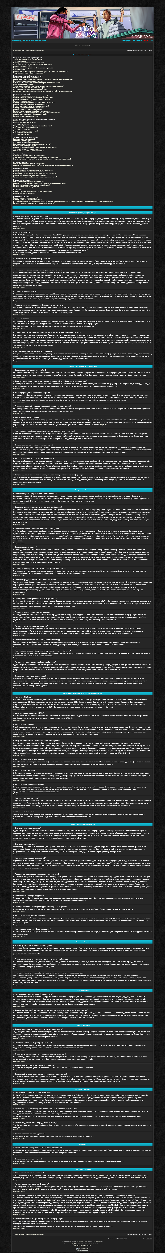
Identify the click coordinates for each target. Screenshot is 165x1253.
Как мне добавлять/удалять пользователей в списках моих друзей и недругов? (43, 165)
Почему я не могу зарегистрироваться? (28, 63)
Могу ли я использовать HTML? (25, 122)
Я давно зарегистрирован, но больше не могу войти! (33, 68)
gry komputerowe (82, 1241)
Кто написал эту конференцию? (25, 198)
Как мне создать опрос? (22, 101)
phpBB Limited (98, 1175)
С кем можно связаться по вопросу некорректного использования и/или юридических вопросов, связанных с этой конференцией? (63, 201)
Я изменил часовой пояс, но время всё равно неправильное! (36, 83)
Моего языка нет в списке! (23, 84)
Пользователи (137, 40)
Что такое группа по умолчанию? (26, 149)
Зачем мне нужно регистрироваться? (27, 59)
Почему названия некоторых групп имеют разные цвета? (35, 147)
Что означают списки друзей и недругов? (29, 164)
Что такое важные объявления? (25, 127)
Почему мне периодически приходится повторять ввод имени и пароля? (41, 71)
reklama (98, 1241)
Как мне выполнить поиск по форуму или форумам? (33, 170)
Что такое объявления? (22, 129)
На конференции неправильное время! (28, 81)
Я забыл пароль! (19, 69)
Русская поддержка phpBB (82, 1245)
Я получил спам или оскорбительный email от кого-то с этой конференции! (42, 159)
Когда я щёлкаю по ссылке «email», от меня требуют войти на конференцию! (42, 91)
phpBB (103, 425)
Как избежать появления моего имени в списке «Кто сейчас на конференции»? (43, 79)
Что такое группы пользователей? (26, 142)
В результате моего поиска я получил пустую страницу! (34, 173)
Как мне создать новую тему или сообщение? (30, 96)
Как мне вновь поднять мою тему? (26, 116)
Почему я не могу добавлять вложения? (28, 107)
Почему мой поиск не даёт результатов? (28, 172)
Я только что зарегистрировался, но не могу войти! (32, 64)
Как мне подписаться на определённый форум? (31, 185)
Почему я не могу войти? (22, 66)
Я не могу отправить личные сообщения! (29, 155)
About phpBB (141, 1178)
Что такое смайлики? (21, 124)
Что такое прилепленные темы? (25, 131)
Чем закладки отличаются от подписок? (28, 182)
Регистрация (126, 40)
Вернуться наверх (19, 228)
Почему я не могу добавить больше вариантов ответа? (34, 102)
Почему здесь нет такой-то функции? (27, 199)
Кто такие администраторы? (24, 139)
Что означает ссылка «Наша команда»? (28, 151)
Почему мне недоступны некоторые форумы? (31, 106)
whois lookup (49, 1200)
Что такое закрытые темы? (23, 132)
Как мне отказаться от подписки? (26, 187)
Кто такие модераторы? (22, 141)
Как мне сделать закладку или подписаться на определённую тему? (39, 183)
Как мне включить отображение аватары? (29, 88)
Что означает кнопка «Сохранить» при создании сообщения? (36, 113)
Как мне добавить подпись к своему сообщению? (32, 99)
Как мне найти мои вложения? (24, 193)
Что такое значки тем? (21, 134)
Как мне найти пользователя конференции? (30, 175)
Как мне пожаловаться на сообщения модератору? (32, 111)
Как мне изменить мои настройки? (26, 78)
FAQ (151, 40)
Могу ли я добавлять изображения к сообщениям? (32, 126)
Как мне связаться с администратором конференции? (34, 203)
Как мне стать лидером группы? (25, 146)
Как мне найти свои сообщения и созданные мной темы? (35, 177)
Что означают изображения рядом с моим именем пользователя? (38, 86)
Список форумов (18, 40)
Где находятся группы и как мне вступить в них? (32, 144)
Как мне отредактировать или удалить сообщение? (33, 97)
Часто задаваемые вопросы (35, 50)
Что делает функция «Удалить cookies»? (29, 73)
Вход (44, 40)
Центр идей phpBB (30, 1189)
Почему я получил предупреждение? (27, 109)
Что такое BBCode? (20, 121)
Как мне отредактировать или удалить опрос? (31, 104)
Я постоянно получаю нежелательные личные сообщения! (36, 157)
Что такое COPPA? (20, 61)
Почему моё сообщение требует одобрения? (30, 114)
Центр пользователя (33, 40)
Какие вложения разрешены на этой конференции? (32, 191)
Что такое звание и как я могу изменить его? (30, 89)
